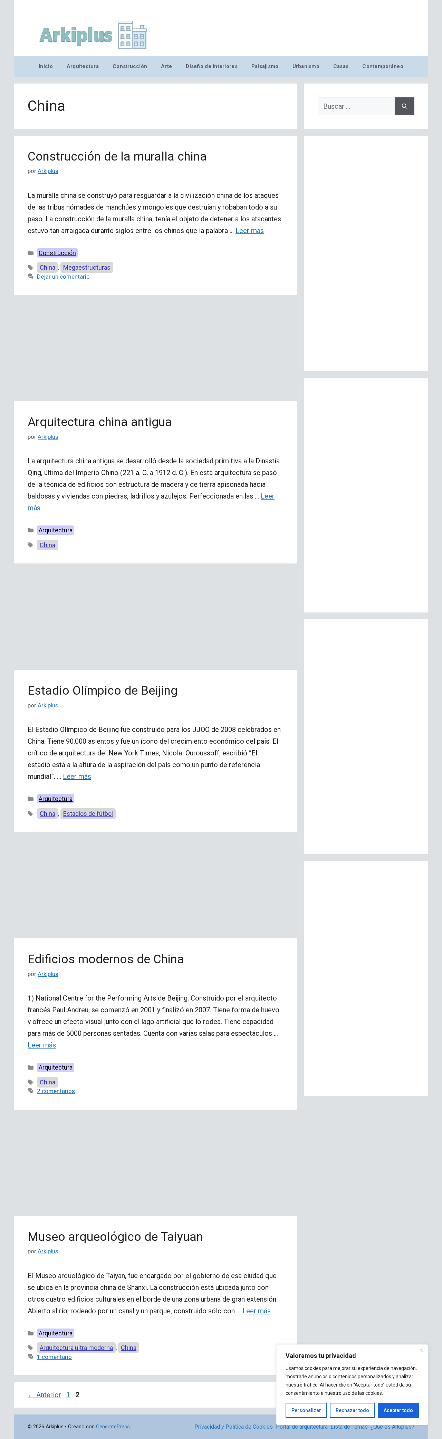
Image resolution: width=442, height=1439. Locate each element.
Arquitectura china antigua (100, 422)
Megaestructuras (86, 267)
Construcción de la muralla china (117, 156)
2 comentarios (56, 1091)
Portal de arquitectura (302, 1426)
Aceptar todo (398, 1410)
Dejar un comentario (63, 276)
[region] (352, 1384)
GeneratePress (113, 1426)
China (47, 267)
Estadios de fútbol (88, 813)
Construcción (130, 66)
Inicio (46, 66)
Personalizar (306, 1410)
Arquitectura (83, 66)
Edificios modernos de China (106, 959)
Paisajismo (265, 66)
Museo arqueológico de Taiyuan (115, 1237)
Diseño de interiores (211, 66)
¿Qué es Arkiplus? (392, 1426)
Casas (340, 66)
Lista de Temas (349, 1426)
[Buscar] (404, 106)
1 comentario (54, 1356)
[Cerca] (421, 1350)
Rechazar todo (352, 1410)
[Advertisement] (155, 350)
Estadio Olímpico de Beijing (102, 691)
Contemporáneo (382, 66)
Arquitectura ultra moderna (76, 1347)
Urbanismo (305, 66)
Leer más (250, 230)
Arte (166, 66)
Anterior (44, 1395)
